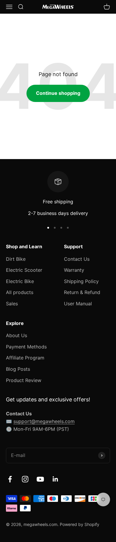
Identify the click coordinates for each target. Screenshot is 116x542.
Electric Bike (20, 281)
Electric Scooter (24, 270)
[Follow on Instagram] (25, 479)
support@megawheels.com (44, 421)
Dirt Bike (16, 259)
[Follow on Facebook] (10, 479)
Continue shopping (58, 93)
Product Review (23, 380)
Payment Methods (26, 347)
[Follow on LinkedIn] (55, 479)
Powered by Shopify (79, 524)
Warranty (74, 270)
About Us (16, 335)
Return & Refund (82, 292)
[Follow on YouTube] (40, 479)
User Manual (78, 304)
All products (19, 292)
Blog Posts (18, 369)
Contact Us (77, 259)
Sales (12, 304)
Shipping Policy (81, 281)
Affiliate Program (25, 358)
